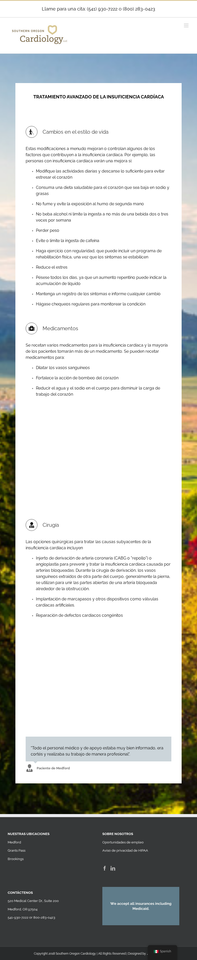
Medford (14, 842)
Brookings (16, 859)
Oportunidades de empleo (123, 842)
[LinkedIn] (113, 868)
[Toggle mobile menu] (186, 25)
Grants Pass (16, 850)
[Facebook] (104, 868)
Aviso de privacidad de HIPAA (125, 850)
